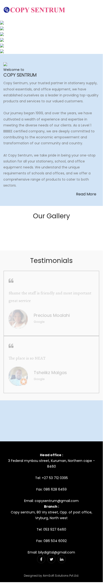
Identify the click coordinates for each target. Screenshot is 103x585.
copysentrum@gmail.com (57, 500)
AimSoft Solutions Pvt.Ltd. (61, 576)
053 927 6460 (54, 529)
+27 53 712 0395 (55, 477)
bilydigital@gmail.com (56, 552)
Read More (86, 194)
